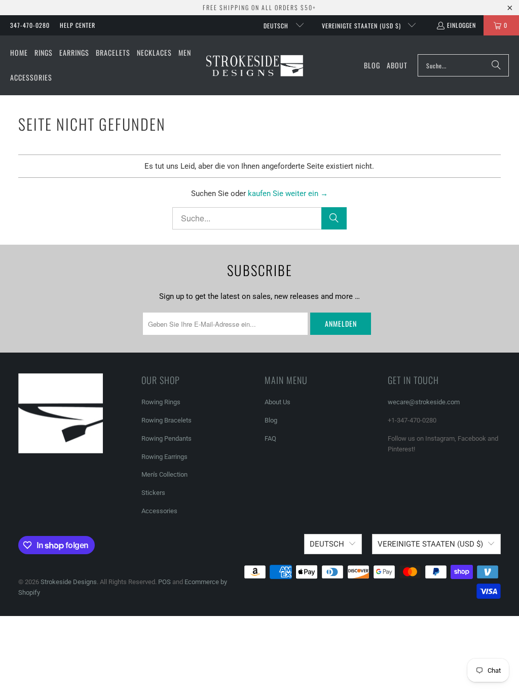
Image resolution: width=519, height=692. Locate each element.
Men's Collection (164, 474)
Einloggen (461, 25)
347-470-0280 (30, 25)
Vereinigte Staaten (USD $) (362, 25)
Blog (271, 420)
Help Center (77, 25)
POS (164, 582)
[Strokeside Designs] (254, 65)
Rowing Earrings (164, 456)
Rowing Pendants (166, 438)
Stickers (153, 492)
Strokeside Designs (69, 582)
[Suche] (496, 65)
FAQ (270, 438)
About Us (277, 402)
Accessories (159, 511)
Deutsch (277, 25)
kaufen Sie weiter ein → (288, 193)
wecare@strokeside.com (424, 402)
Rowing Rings (160, 402)
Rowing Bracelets (166, 420)
